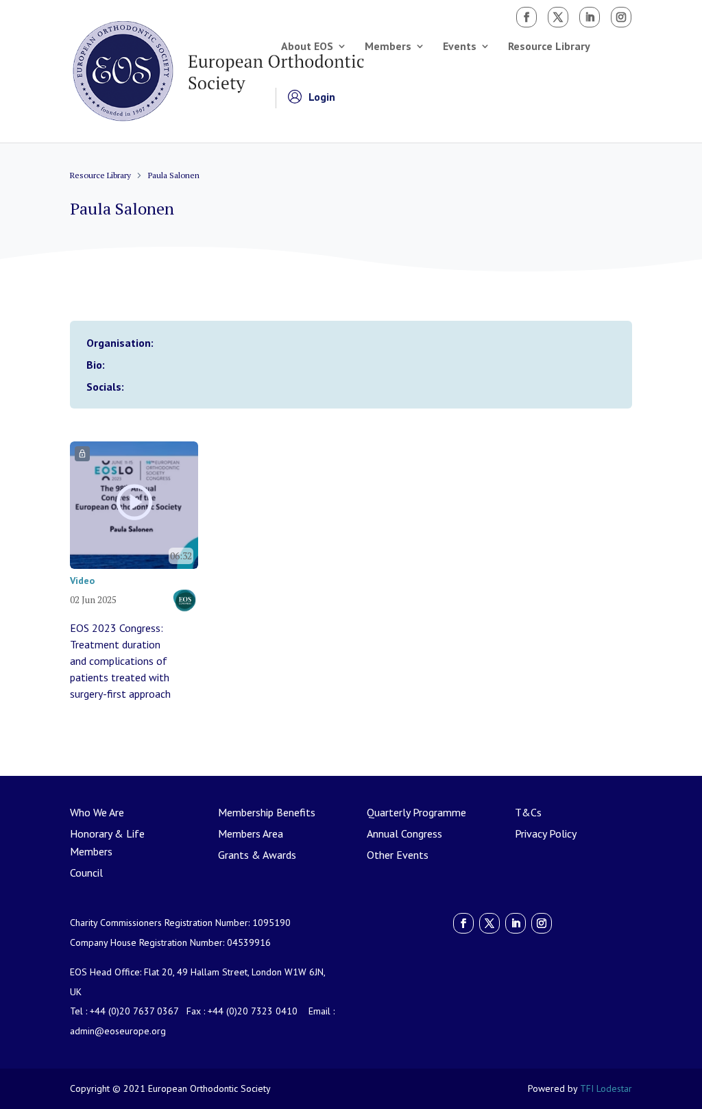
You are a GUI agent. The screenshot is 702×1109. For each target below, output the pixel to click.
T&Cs (528, 812)
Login (321, 97)
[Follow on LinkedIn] (589, 17)
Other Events (397, 855)
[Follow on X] (558, 17)
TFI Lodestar (606, 1088)
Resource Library (549, 47)
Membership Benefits (266, 812)
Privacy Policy (546, 833)
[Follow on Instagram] (621, 17)
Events (459, 47)
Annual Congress (404, 833)
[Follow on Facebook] (526, 17)
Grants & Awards (257, 855)
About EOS (307, 47)
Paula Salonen (173, 175)
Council (86, 872)
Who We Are (97, 812)
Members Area (250, 833)
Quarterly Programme (416, 812)
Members (388, 47)
